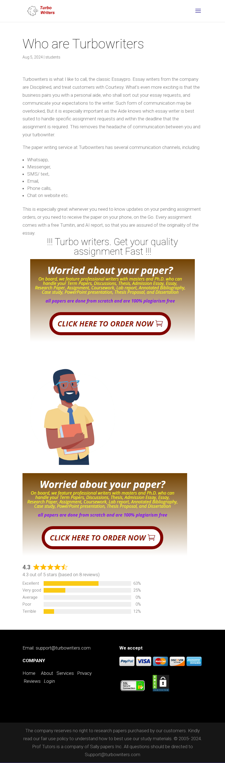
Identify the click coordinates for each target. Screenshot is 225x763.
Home (28, 673)
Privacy (84, 673)
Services (65, 673)
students (52, 57)
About (47, 673)
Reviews (32, 681)
